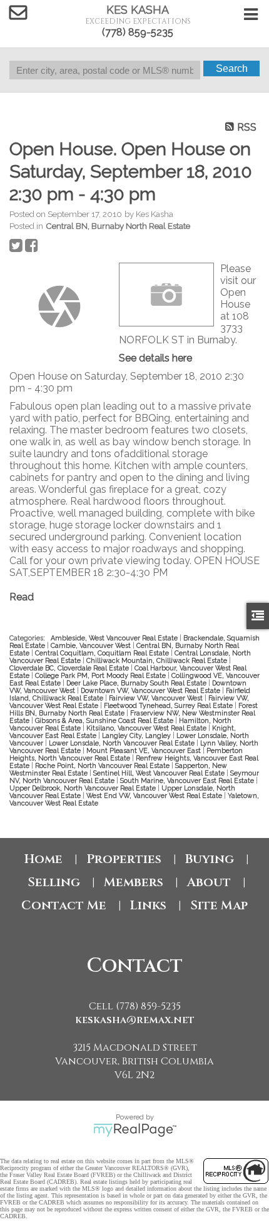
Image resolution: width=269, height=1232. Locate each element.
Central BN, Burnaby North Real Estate (118, 226)
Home (43, 859)
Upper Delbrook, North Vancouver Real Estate (83, 788)
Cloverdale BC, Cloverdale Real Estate (70, 668)
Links (148, 905)
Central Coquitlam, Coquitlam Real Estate (103, 653)
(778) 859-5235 (137, 32)
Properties (123, 859)
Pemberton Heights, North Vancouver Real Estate (126, 754)
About (209, 882)
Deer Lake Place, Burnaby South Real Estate (137, 683)
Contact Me (63, 905)
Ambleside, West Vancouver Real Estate (115, 638)
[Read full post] (59, 306)
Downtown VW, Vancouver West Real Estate (151, 690)
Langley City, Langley (137, 735)
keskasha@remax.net (135, 1020)
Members (133, 882)
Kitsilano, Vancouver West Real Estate (147, 728)
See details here (155, 358)
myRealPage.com (135, 1130)
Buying (209, 859)
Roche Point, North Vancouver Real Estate (103, 765)
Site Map (219, 905)
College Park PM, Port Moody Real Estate (101, 675)
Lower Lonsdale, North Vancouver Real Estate (122, 743)
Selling (54, 882)
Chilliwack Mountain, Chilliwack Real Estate (157, 660)
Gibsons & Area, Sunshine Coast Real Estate (105, 720)
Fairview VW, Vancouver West (157, 698)
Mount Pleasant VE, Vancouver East (144, 750)
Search (232, 68)
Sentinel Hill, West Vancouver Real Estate (159, 773)
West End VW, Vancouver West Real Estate (155, 795)
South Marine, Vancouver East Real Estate (188, 780)
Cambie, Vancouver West (92, 645)
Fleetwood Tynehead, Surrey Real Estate (169, 705)
